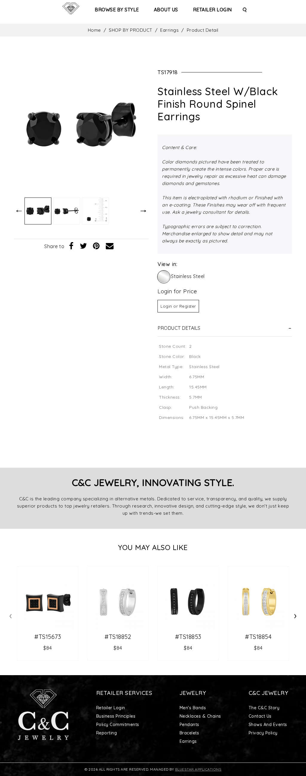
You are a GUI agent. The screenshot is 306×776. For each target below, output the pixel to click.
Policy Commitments (117, 724)
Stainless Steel (188, 276)
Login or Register (178, 306)
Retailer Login (212, 10)
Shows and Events (268, 724)
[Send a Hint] (110, 246)
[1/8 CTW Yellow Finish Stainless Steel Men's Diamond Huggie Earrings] (258, 602)
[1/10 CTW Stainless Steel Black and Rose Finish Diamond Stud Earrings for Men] (47, 602)
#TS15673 (47, 636)
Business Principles (116, 716)
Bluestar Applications (198, 769)
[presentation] (11, 615)
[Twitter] (83, 246)
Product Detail (202, 30)
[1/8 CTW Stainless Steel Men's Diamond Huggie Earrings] (118, 602)
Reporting (106, 733)
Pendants (189, 724)
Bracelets (189, 733)
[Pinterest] (96, 246)
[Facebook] (71, 246)
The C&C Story (264, 707)
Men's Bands (193, 707)
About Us (166, 10)
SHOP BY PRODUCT (130, 30)
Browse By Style (117, 10)
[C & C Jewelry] (70, 9)
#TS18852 (118, 636)
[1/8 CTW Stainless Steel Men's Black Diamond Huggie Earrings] (188, 602)
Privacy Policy (263, 733)
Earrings (169, 30)
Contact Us (260, 716)
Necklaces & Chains (200, 716)
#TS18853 (188, 636)
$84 (47, 648)
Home (94, 30)
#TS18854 (258, 636)
